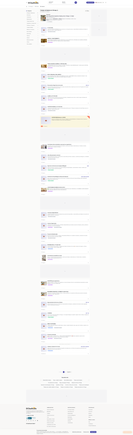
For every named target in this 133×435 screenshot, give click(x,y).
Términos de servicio (50, 415)
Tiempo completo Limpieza (57, 380)
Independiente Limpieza (47, 380)
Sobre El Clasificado (50, 409)
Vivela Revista (70, 422)
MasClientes (70, 417)
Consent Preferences (92, 425)
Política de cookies (50, 422)
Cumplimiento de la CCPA (51, 424)
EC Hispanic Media (71, 409)
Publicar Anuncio (90, 2)
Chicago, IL (31, 6)
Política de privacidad (50, 420)
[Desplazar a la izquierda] (41, 380)
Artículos (90, 413)
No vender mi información (51, 426)
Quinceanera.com (71, 411)
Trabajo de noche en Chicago (76, 382)
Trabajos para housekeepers (84, 384)
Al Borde (69, 420)
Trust (48, 417)
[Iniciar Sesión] (106, 3)
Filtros (88, 10)
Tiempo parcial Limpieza (78, 380)
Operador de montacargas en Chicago (47, 384)
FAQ (89, 421)
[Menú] (27, 3)
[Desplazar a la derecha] (89, 380)
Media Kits (48, 411)
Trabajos (48, 413)
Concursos (90, 411)
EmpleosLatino (70, 413)
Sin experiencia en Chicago (53, 382)
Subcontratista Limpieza (68, 380)
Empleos (37, 6)
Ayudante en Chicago (59, 384)
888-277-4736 (30, 415)
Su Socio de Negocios (71, 415)
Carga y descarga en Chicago (64, 382)
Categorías (90, 415)
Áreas (90, 417)
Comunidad (90, 409)
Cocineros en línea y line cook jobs (71, 384)
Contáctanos (91, 423)
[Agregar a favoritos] (88, 35)
